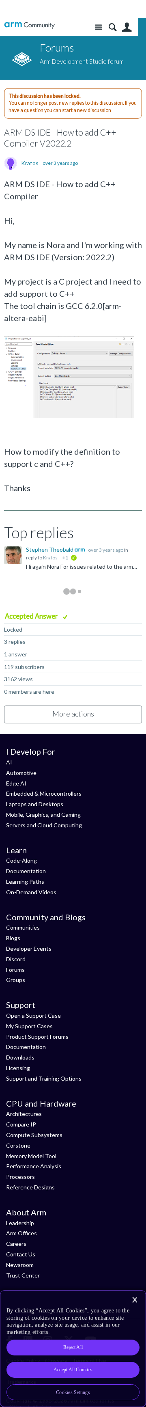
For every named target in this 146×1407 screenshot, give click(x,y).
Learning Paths (25, 881)
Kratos (30, 163)
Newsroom (20, 1264)
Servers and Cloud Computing (44, 825)
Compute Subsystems (34, 1134)
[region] (73, 1348)
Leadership (20, 1222)
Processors (20, 1176)
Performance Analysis (33, 1166)
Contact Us (20, 1254)
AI (9, 762)
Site (98, 27)
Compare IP (21, 1124)
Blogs (13, 937)
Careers (16, 1243)
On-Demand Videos (31, 892)
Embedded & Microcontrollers (44, 793)
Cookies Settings (73, 1392)
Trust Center (23, 1275)
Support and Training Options (44, 1078)
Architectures (24, 1113)
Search (112, 27)
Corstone (18, 1145)
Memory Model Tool (31, 1155)
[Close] (135, 1300)
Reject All (73, 1347)
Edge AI (16, 783)
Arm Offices (21, 1233)
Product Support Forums (37, 1036)
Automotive (21, 772)
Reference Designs (30, 1187)
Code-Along (21, 860)
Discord (16, 959)
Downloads (20, 1057)
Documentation (26, 871)
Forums (15, 969)
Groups (15, 979)
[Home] (29, 25)
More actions (73, 713)
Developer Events (29, 948)
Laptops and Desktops (34, 804)
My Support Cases (29, 1026)
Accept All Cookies (73, 1369)
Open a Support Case (33, 1015)
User (127, 27)
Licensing (18, 1067)
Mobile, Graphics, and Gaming (43, 814)
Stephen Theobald (50, 549)
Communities (23, 927)
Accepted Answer (32, 616)
